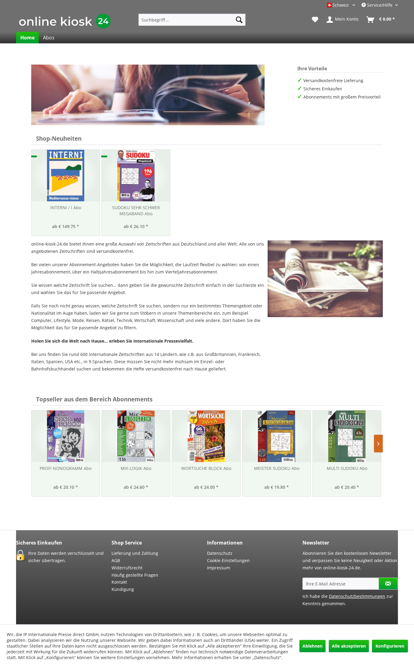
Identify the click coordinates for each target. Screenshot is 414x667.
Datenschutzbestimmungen (357, 596)
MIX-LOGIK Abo (136, 468)
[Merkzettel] (315, 20)
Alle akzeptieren (349, 646)
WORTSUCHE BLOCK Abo (206, 468)
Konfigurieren (390, 646)
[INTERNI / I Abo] (66, 175)
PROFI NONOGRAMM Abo (66, 468)
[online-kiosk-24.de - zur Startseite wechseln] (65, 21)
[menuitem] (192, 20)
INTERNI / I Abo (65, 207)
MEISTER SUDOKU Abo (276, 468)
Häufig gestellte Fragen (135, 575)
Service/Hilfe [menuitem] (380, 5)
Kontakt (119, 582)
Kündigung (123, 589)
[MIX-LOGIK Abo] (136, 436)
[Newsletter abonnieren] (388, 584)
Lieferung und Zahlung (135, 553)
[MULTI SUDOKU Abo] (347, 436)
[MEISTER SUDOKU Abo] (276, 436)
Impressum (218, 568)
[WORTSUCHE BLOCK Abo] (206, 436)
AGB (116, 560)
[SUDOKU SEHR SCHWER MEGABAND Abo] (136, 175)
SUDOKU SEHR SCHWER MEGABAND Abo (136, 210)
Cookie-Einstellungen (228, 560)
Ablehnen (312, 646)
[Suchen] (239, 20)
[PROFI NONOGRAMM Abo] (66, 436)
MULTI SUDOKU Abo (347, 468)
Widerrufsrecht (127, 568)
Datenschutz (219, 553)
